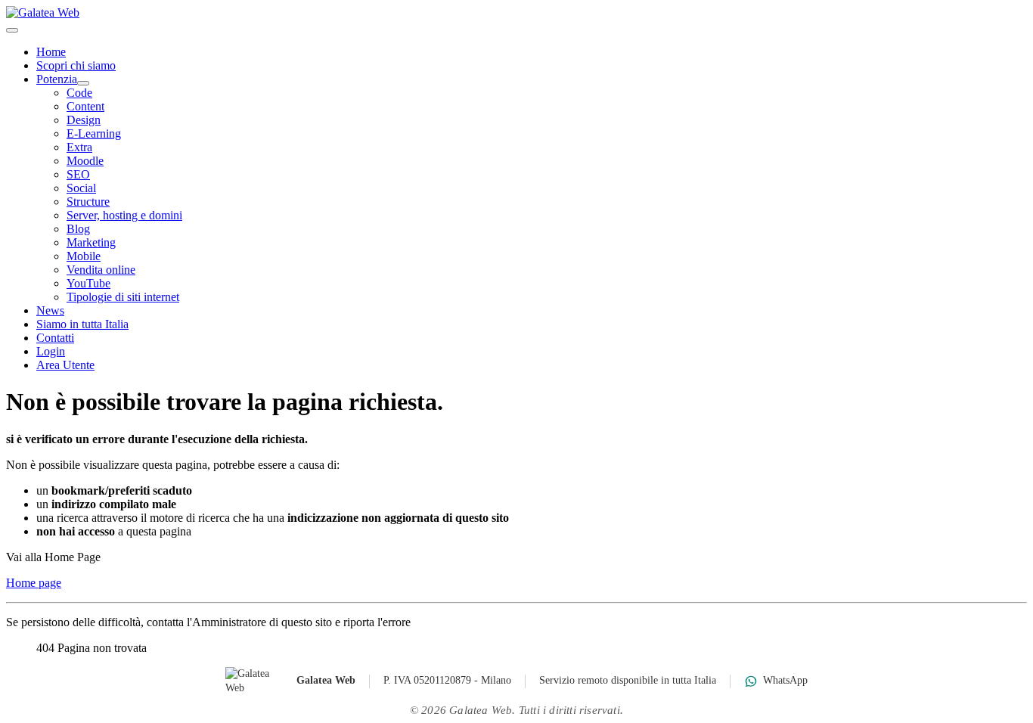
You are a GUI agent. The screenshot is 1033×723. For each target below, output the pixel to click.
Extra (79, 147)
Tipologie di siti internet (123, 296)
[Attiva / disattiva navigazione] (12, 30)
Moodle (85, 160)
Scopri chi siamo (76, 65)
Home (51, 51)
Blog (78, 228)
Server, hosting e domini (124, 215)
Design (84, 119)
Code (79, 92)
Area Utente (65, 364)
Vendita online (101, 269)
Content (85, 106)
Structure (88, 201)
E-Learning (94, 133)
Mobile (84, 256)
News (50, 310)
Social (81, 188)
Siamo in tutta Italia (82, 324)
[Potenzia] (83, 83)
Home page (33, 582)
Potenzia (56, 79)
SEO (78, 174)
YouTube (88, 283)
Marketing (91, 242)
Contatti (55, 337)
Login (50, 351)
